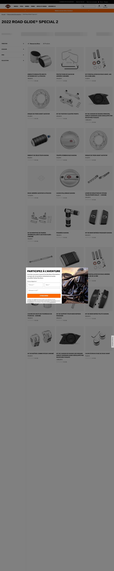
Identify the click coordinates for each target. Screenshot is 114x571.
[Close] (85, 270)
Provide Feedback (112, 341)
